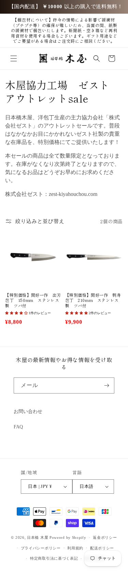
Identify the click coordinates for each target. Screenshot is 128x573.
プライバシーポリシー (41, 548)
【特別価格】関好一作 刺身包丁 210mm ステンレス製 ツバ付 (93, 300)
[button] (13, 58)
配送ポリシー (102, 548)
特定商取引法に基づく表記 (54, 558)
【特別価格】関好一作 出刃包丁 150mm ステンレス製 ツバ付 (33, 300)
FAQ (18, 426)
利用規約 (75, 548)
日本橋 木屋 (37, 537)
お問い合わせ (28, 411)
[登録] (106, 385)
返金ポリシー (105, 537)
